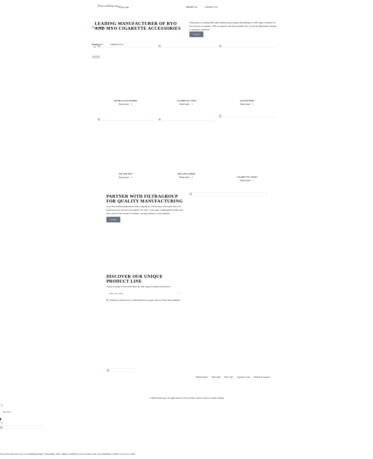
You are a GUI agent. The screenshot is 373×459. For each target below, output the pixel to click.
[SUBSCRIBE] (179, 293)
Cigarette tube (186, 101)
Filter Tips (126, 174)
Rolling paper (186, 174)
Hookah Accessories (262, 377)
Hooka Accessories (125, 101)
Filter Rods (247, 101)
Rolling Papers (202, 377)
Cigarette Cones (247, 177)
